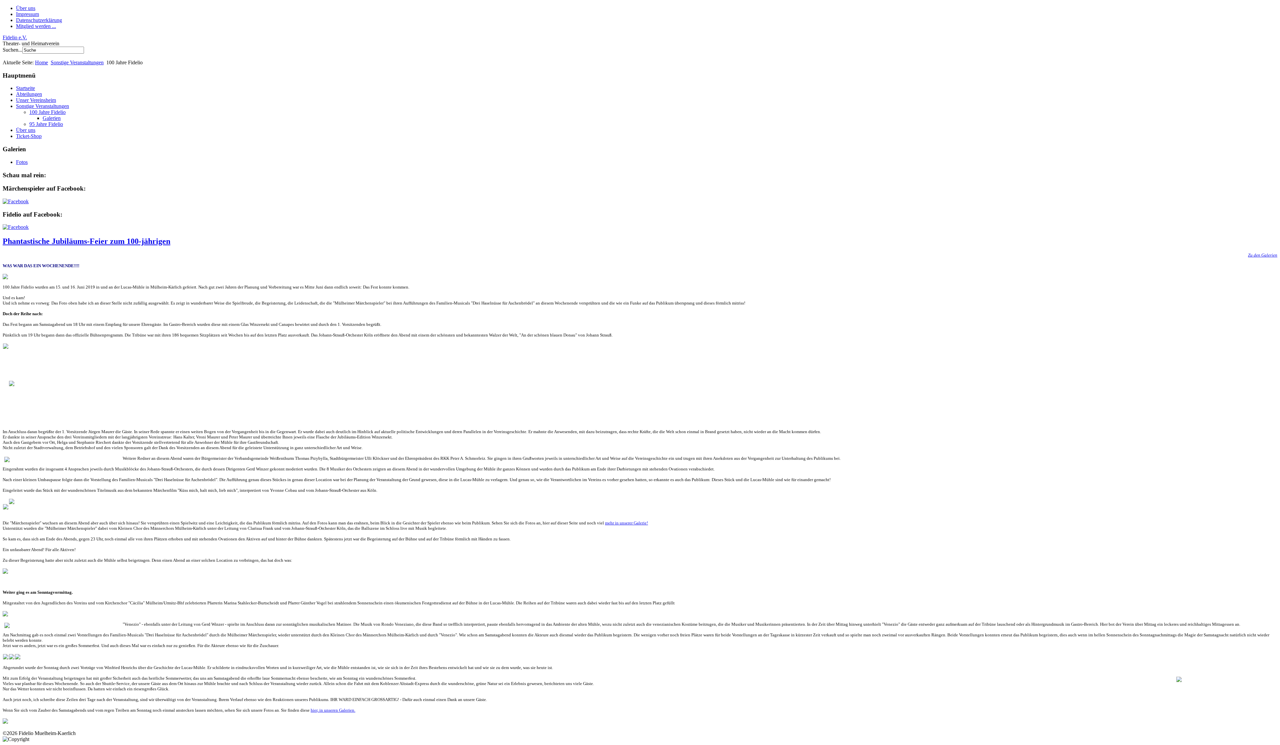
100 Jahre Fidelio (47, 112)
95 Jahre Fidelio (46, 124)
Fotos (22, 162)
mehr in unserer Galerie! (626, 522)
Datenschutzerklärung (39, 20)
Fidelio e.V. (15, 37)
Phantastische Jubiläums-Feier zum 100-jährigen (86, 241)
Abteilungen (29, 94)
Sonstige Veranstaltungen (77, 62)
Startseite (25, 88)
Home (41, 62)
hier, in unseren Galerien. (333, 710)
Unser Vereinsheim (36, 100)
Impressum (27, 14)
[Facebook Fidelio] (16, 227)
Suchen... (12, 50)
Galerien (52, 118)
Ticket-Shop (29, 136)
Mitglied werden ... (36, 26)
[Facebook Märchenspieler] (16, 201)
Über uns (25, 8)
